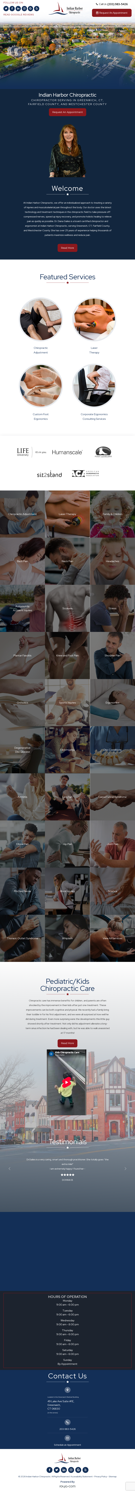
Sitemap (113, 1469)
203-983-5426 (67, 1422)
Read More (67, 241)
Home (6, 26)
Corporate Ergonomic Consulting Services (81, 26)
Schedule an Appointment (67, 1437)
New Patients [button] (109, 26)
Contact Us (125, 26)
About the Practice (20, 26)
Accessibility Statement (81, 1469)
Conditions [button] (50, 26)
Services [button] (36, 26)
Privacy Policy (100, 1469)
